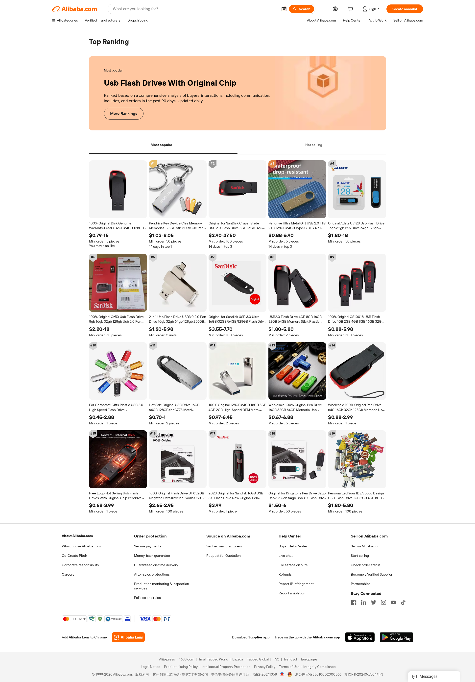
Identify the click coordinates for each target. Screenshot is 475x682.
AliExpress (167, 659)
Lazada (237, 659)
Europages (309, 659)
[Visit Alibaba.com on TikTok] (403, 602)
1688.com (186, 659)
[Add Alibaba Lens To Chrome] (128, 637)
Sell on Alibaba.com (365, 546)
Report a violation (292, 593)
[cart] (351, 10)
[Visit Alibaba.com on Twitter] (374, 602)
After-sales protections (152, 574)
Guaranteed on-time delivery (156, 565)
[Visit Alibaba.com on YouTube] (393, 602)
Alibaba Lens (79, 637)
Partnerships (360, 584)
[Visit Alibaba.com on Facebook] (354, 602)
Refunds (285, 574)
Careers (68, 574)
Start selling (360, 556)
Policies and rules (147, 598)
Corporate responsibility (80, 565)
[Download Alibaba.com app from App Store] (360, 637)
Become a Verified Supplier (371, 574)
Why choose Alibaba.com (81, 546)
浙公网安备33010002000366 (318, 675)
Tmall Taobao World (213, 659)
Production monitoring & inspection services (161, 586)
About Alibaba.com (77, 536)
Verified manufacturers (224, 546)
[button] (284, 9)
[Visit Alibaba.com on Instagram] (383, 602)
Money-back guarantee (152, 556)
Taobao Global (258, 659)
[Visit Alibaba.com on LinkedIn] (364, 602)
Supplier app (259, 637)
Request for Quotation (223, 556)
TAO (276, 659)
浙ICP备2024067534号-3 (363, 675)
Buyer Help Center (293, 546)
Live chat (286, 556)
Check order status (365, 565)
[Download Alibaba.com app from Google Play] (396, 637)
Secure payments (147, 546)
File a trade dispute (293, 565)
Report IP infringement (296, 584)
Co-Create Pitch (74, 556)
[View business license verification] (282, 674)
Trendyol (290, 659)
